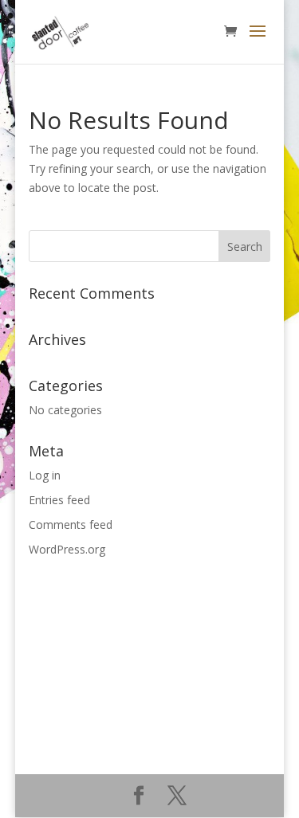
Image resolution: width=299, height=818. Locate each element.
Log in (45, 475)
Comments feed (70, 524)
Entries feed (59, 499)
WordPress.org (67, 549)
